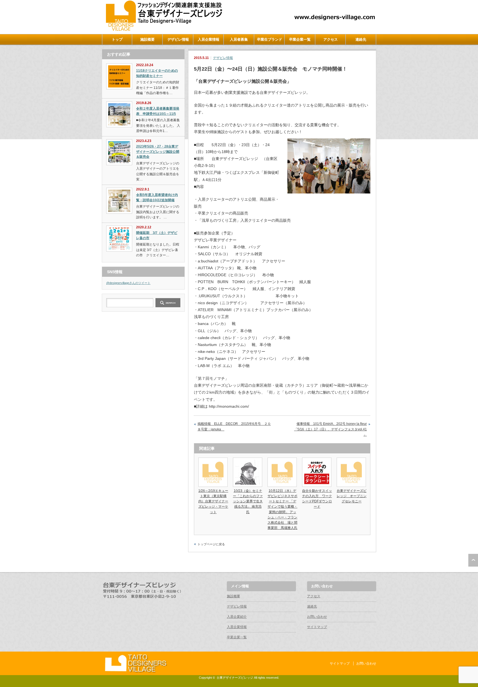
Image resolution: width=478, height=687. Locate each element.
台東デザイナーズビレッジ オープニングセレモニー (352, 496)
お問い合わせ (317, 617)
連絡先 (360, 39)
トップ (117, 39)
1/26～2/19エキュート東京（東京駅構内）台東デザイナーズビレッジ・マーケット (213, 501)
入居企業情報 (208, 39)
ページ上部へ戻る (473, 560)
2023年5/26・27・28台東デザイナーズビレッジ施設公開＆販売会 (157, 151)
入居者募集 (239, 39)
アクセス (330, 39)
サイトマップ (317, 627)
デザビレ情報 (178, 39)
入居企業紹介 (237, 617)
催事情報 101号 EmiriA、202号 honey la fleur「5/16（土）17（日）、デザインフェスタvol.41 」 (330, 429)
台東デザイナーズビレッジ (235, 677)
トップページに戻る (211, 544)
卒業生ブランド (269, 39)
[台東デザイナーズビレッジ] (163, 29)
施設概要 (147, 39)
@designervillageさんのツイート (128, 283)
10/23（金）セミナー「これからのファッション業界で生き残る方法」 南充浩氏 (248, 501)
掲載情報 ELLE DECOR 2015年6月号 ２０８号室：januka (234, 426)
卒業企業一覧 (300, 39)
